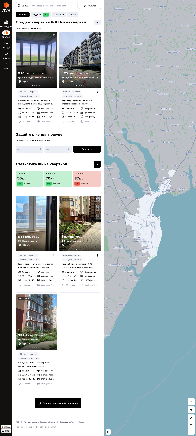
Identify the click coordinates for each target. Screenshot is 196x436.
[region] (150, 218)
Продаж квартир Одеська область (39, 422)
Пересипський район (25, 427)
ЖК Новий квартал (28, 92)
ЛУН (18, 422)
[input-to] (58, 149)
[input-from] (29, 149)
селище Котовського (29, 96)
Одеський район (67, 422)
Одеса (81, 422)
